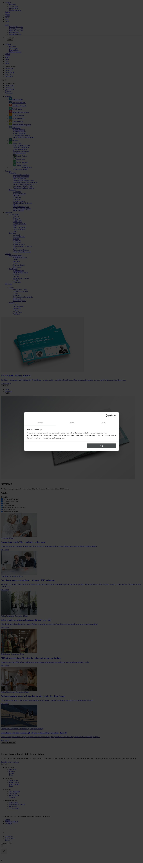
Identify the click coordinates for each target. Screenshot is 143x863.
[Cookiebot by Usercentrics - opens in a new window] (107, 416)
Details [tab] (71, 423)
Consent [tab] (40, 423)
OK (101, 446)
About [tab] (103, 423)
